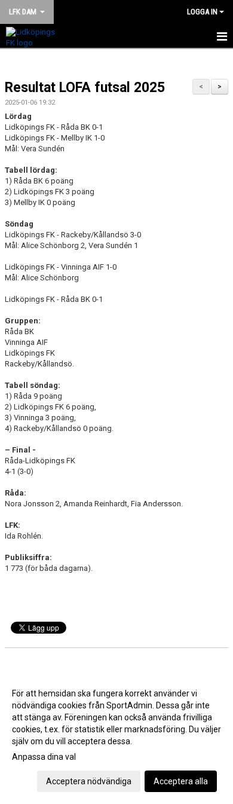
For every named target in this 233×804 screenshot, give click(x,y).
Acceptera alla (181, 781)
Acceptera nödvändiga (88, 781)
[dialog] (116, 737)
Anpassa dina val (44, 757)
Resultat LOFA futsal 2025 (85, 88)
